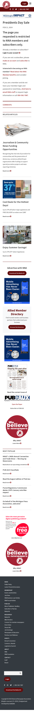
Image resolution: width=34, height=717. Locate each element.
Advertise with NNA (17, 267)
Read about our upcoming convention (15, 464)
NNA (6, 652)
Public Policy (8, 584)
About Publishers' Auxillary (12, 606)
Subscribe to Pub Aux (11, 609)
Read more (6, 171)
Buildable (12, 704)
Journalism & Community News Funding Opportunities (15, 146)
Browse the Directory (17, 327)
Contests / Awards (10, 643)
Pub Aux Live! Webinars (11, 635)
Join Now (7, 595)
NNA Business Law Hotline (12, 598)
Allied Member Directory (17, 312)
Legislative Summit (10, 646)
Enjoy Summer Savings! (15, 247)
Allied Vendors (9, 620)
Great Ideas (8, 625)
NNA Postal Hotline (10, 600)
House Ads (8, 627)
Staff (6, 660)
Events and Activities (11, 593)
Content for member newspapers (14, 622)
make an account (9, 60)
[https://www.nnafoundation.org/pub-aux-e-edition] (17, 377)
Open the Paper (17, 404)
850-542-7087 (23, 95)
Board (6, 663)
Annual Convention (10, 641)
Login (24, 4)
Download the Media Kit (17, 273)
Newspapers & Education (12, 632)
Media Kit (7, 611)
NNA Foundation (9, 654)
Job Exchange (9, 630)
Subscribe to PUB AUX (17, 408)
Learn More (16, 443)
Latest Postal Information (12, 587)
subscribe (24, 60)
